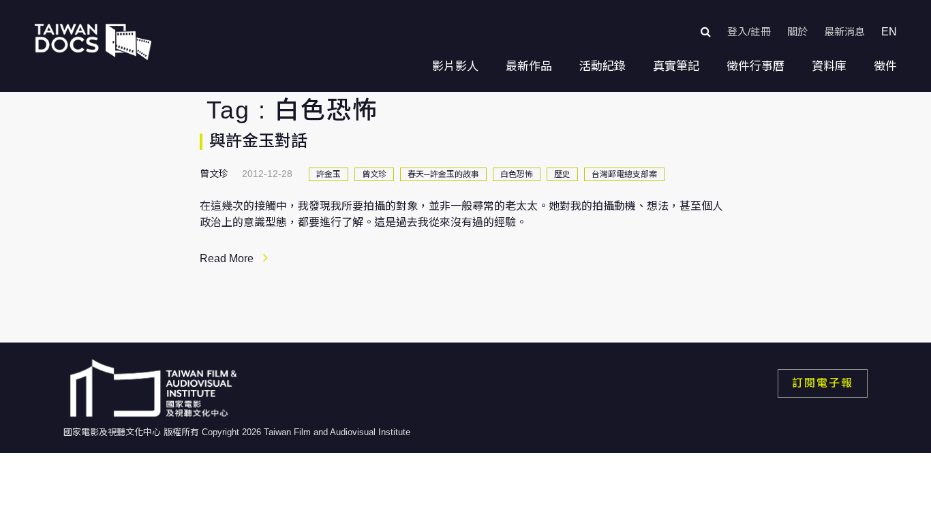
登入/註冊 (749, 31)
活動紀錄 (602, 66)
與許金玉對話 (258, 140)
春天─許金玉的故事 (443, 174)
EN (889, 31)
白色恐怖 (516, 174)
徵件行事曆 (755, 66)
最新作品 (529, 66)
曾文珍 (374, 174)
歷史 (562, 174)
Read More (227, 258)
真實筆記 (676, 66)
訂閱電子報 (822, 383)
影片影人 (455, 66)
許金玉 (328, 174)
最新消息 (844, 31)
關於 (797, 31)
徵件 (885, 66)
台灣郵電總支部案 (624, 174)
